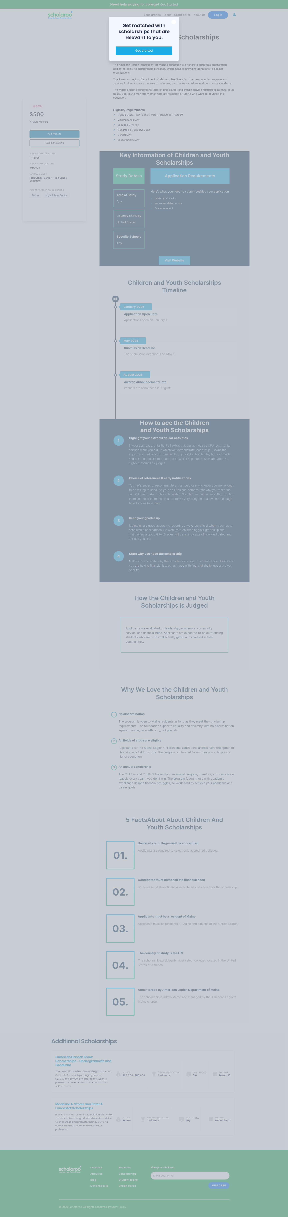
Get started (144, 50)
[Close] (173, 22)
